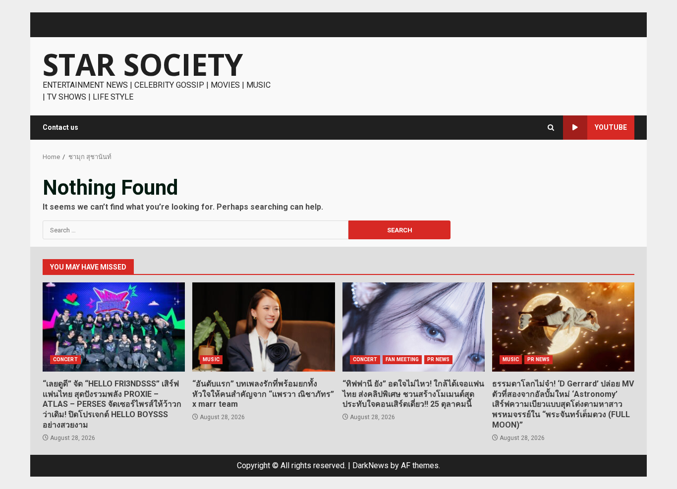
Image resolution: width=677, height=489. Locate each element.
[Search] (551, 127)
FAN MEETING (402, 359)
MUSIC (211, 359)
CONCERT (65, 359)
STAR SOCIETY (143, 64)
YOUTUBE (611, 127)
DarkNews (370, 465)
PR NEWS (438, 359)
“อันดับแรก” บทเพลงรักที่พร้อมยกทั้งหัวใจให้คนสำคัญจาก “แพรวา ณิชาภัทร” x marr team (263, 327)
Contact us (60, 127)
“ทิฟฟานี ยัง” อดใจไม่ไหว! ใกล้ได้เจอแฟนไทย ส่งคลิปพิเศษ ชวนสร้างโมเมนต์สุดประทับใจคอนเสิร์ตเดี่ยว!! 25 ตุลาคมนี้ (413, 327)
